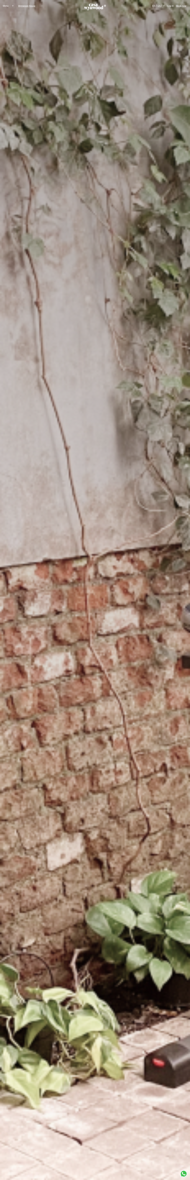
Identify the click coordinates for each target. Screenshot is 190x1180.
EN (159, 6)
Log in (170, 6)
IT (164, 6)
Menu (6, 6)
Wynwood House (26, 6)
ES (153, 6)
